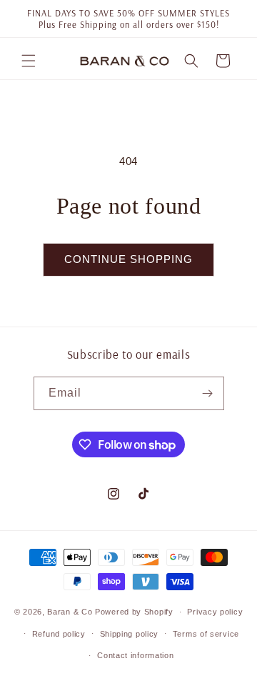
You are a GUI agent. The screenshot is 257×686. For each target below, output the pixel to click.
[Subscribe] (207, 393)
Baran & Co (69, 611)
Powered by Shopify (134, 611)
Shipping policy (129, 634)
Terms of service (206, 634)
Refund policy (59, 634)
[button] (28, 60)
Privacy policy (215, 611)
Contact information (135, 655)
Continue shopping (128, 259)
